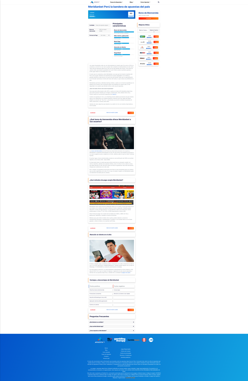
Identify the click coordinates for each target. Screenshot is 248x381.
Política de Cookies (125, 351)
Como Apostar (145, 2)
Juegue (156, 36)
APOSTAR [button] (148, 18)
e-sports (114, 94)
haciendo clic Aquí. (130, 377)
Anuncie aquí (106, 358)
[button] (133, 322)
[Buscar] (158, 2)
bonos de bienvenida (97, 151)
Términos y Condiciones (125, 355)
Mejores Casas (142, 30)
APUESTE (130, 113)
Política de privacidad (125, 353)
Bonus (106, 348)
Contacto (106, 356)
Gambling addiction (125, 357)
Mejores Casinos (154, 30)
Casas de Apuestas (116, 2)
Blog (131, 2)
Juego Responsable (125, 349)
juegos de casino (126, 272)
